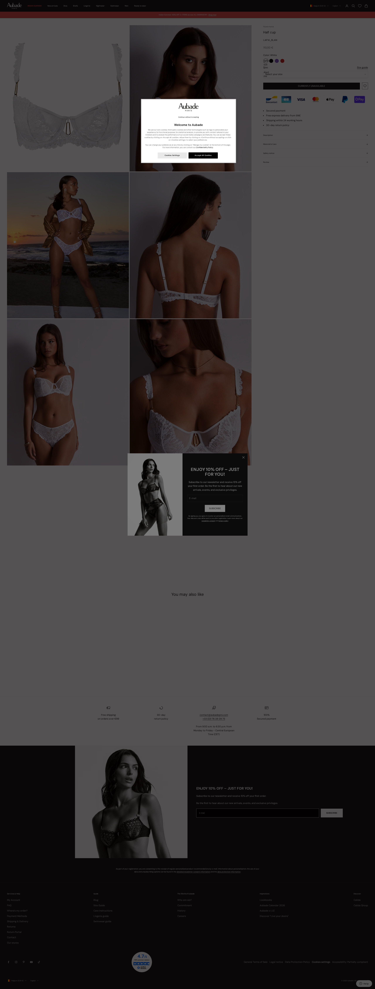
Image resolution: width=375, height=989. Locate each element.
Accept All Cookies (203, 155)
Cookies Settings (172, 155)
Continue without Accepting (188, 117)
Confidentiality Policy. (204, 147)
